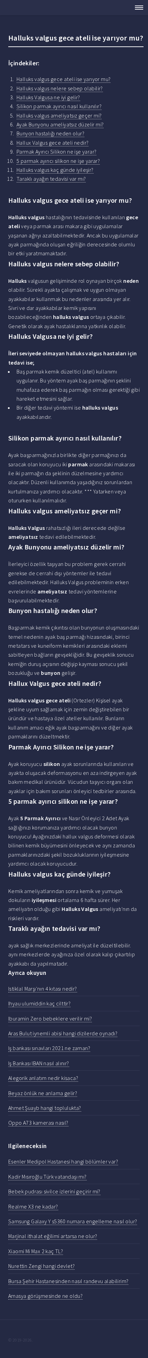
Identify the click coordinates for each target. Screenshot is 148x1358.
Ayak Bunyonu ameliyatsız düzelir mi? (60, 124)
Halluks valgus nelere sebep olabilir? (60, 88)
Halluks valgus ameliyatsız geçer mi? (59, 115)
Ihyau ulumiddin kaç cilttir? (39, 1003)
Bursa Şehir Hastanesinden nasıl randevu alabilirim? (68, 1281)
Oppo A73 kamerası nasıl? (38, 1122)
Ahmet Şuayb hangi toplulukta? (44, 1107)
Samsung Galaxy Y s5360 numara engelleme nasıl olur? (72, 1221)
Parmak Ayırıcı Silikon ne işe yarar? (56, 151)
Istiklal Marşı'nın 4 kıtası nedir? (42, 988)
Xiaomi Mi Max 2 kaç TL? (35, 1251)
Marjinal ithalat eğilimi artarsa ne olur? (52, 1236)
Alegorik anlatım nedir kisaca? (43, 1078)
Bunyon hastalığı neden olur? (50, 133)
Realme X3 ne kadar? (33, 1206)
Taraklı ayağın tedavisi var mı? (51, 178)
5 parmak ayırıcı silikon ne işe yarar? (58, 160)
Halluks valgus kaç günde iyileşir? (55, 169)
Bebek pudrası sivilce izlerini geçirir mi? (54, 1191)
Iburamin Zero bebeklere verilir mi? (50, 1018)
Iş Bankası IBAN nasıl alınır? (38, 1063)
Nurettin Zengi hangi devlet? (41, 1265)
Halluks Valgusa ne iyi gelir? (48, 97)
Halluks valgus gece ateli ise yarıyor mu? (63, 79)
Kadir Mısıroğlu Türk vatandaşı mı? (47, 1176)
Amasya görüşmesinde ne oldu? (45, 1295)
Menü (137, 7)
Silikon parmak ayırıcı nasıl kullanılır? (59, 106)
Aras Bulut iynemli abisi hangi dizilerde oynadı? (62, 1033)
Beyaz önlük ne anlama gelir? (42, 1093)
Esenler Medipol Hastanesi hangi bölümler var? (63, 1161)
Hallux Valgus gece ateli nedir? (52, 142)
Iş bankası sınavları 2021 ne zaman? (49, 1048)
